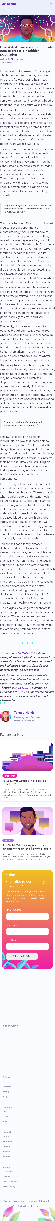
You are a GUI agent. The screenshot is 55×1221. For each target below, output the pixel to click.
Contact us (7, 1177)
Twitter (6, 1137)
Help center (8, 1171)
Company (7, 1087)
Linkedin (6, 1147)
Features (6, 1082)
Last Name (12, 940)
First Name (12, 925)
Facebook (7, 1152)
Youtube (6, 1157)
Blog (5, 1097)
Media (5, 1117)
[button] (51, 4)
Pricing (6, 1092)
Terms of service (10, 1182)
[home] (9, 4)
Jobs (5, 1112)
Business (6, 1122)
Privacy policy (9, 1187)
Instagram (7, 1142)
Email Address (14, 909)
